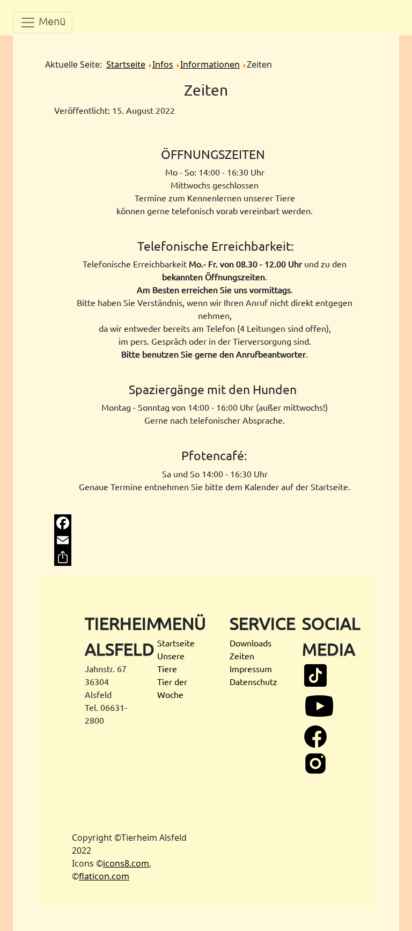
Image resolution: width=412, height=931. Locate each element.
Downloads (250, 642)
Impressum (251, 668)
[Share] (206, 557)
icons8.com (126, 863)
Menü (50, 20)
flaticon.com (104, 876)
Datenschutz (253, 681)
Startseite (176, 642)
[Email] (206, 540)
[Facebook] (206, 523)
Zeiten (242, 655)
